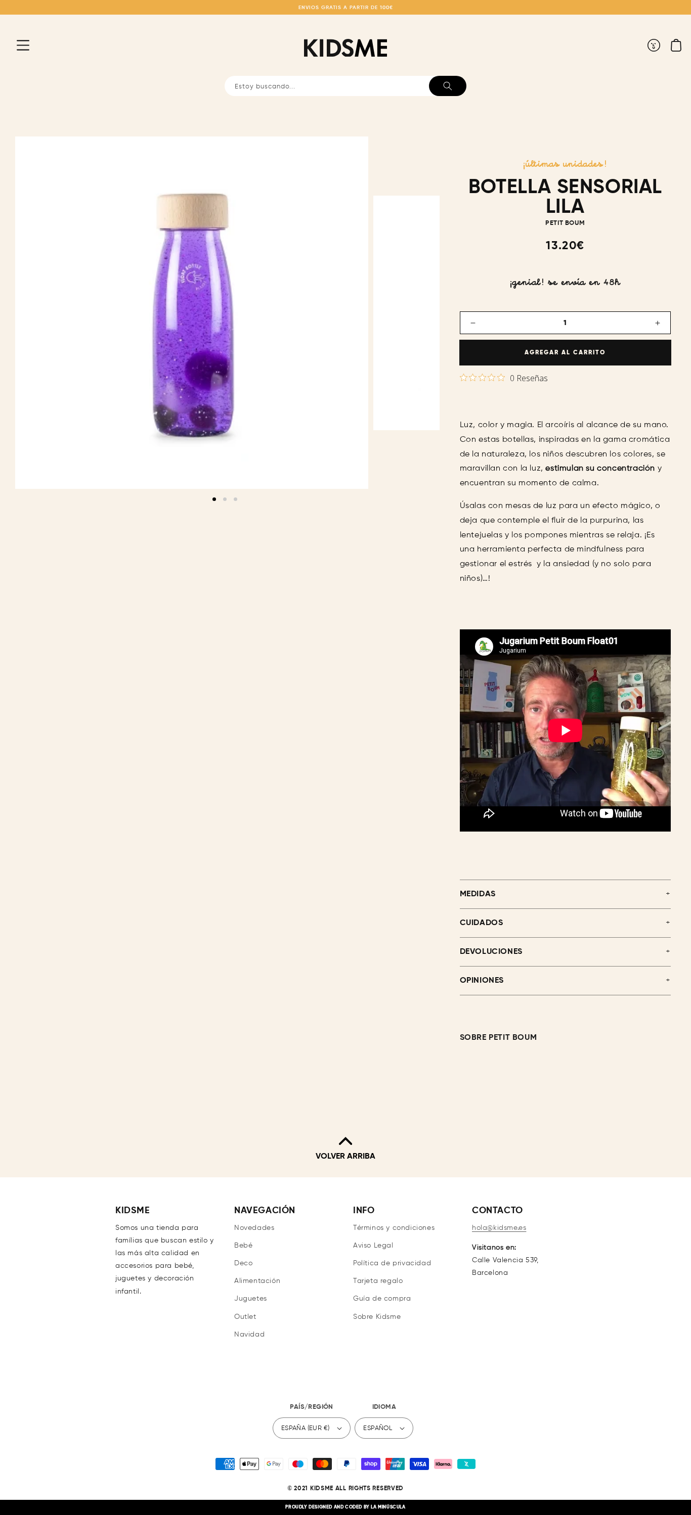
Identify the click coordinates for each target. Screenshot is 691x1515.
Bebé (243, 1245)
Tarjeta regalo (378, 1280)
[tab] (214, 499)
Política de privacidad (392, 1263)
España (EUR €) (305, 1428)
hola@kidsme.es (499, 1227)
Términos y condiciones (394, 1227)
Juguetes (250, 1298)
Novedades (254, 1227)
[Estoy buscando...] (447, 86)
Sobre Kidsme (377, 1316)
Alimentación (257, 1280)
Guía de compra (382, 1298)
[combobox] (345, 86)
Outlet (245, 1316)
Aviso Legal (373, 1245)
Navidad (249, 1334)
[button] (15, 45)
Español (377, 1428)
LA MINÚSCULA (388, 1507)
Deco (243, 1263)
